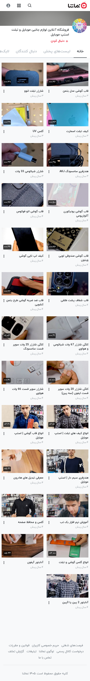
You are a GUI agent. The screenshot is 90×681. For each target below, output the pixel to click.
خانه (80, 51)
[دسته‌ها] (19, 5)
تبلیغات (31, 651)
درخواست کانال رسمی (70, 651)
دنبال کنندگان (26, 51)
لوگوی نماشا (46, 651)
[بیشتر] (49, 91)
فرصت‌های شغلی (72, 645)
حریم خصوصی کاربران (45, 645)
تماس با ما (45, 658)
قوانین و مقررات (19, 645)
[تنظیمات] (8, 5)
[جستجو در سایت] (30, 5)
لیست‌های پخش (56, 51)
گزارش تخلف (16, 651)
